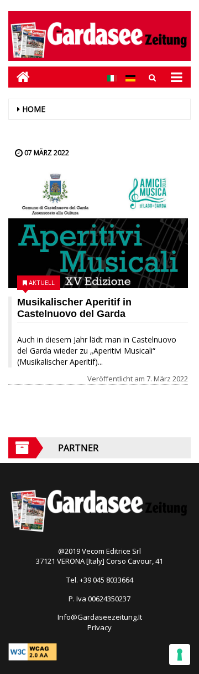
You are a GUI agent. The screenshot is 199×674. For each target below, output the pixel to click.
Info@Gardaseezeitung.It (99, 617)
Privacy (99, 627)
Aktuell (42, 282)
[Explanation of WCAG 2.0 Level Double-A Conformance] (32, 650)
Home (33, 109)
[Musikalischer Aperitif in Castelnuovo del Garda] (98, 230)
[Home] (19, 77)
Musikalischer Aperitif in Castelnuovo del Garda (74, 308)
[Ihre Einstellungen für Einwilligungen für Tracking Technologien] (179, 654)
